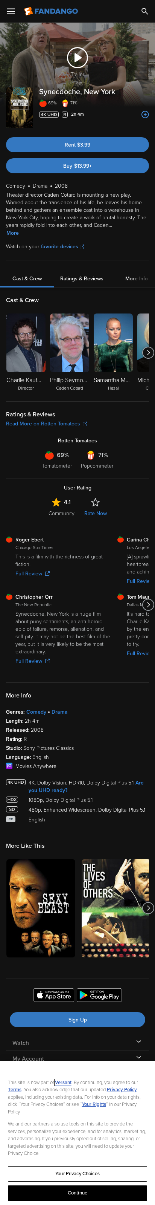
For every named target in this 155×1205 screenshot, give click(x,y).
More (12, 233)
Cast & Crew (27, 278)
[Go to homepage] (52, 11)
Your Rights (94, 1104)
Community (61, 513)
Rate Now (95, 513)
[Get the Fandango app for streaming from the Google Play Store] (99, 996)
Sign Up (77, 1020)
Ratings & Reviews (81, 278)
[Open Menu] (11, 11)
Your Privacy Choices (77, 1174)
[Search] (145, 11)
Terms (14, 1090)
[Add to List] (145, 114)
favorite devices (59, 246)
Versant (63, 1083)
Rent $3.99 (77, 145)
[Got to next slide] (148, 352)
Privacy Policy (122, 1090)
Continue (77, 1193)
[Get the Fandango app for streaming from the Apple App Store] (53, 996)
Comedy (36, 712)
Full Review (28, 573)
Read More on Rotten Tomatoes (43, 424)
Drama (60, 712)
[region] (77, 1133)
